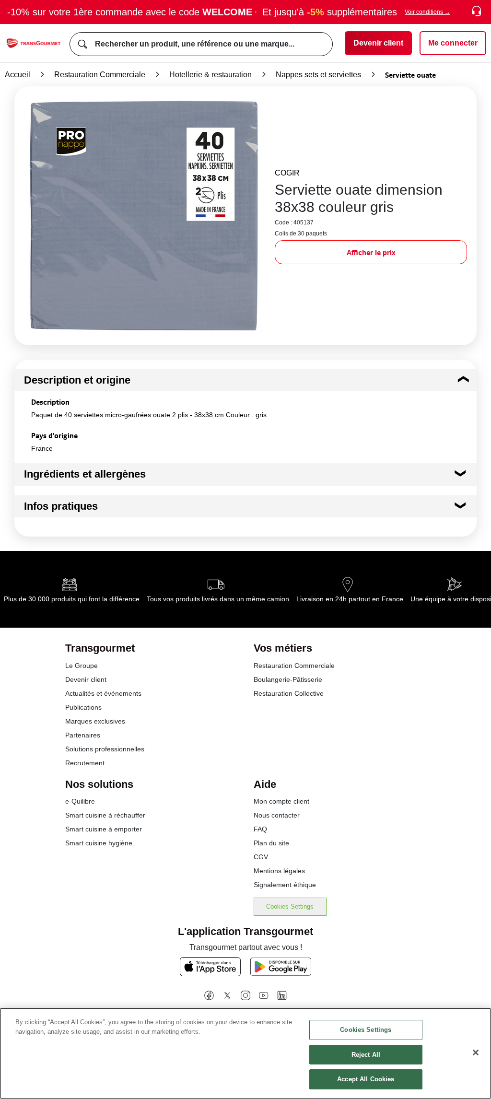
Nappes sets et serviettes (318, 74)
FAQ (260, 829)
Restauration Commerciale (99, 74)
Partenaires (82, 735)
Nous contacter (277, 815)
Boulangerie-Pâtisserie (288, 679)
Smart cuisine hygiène (98, 843)
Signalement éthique (285, 885)
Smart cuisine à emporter (103, 829)
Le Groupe (81, 665)
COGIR (287, 173)
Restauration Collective (289, 693)
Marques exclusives (95, 721)
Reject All (365, 1054)
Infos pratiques (61, 506)
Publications (83, 707)
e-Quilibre (80, 801)
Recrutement (85, 763)
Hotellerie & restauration (210, 74)
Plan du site (271, 843)
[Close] (475, 1052)
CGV (261, 857)
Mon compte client (281, 801)
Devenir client (85, 679)
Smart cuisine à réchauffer (105, 815)
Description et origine (77, 380)
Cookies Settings (290, 906)
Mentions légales (279, 871)
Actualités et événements (103, 693)
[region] (245, 1053)
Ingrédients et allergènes (85, 474)
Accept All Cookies (365, 1079)
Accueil (17, 74)
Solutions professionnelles (104, 749)
